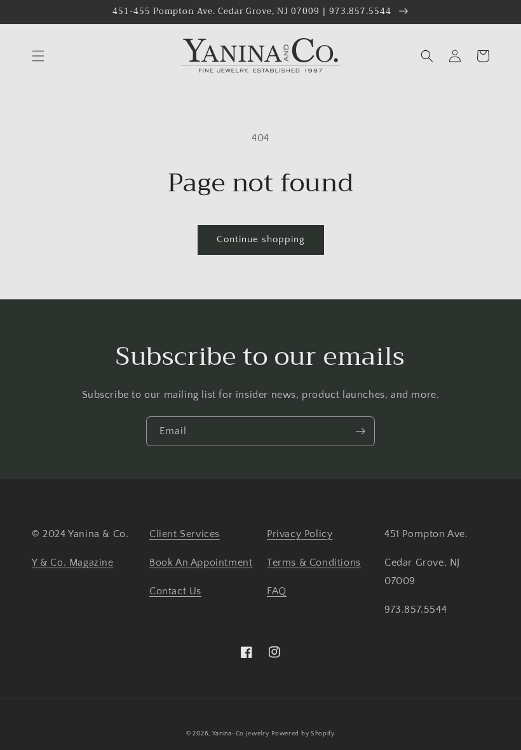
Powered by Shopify (303, 733)
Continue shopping (261, 239)
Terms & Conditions (314, 562)
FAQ (277, 591)
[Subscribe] (360, 431)
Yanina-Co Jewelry (240, 733)
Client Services (184, 534)
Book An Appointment (200, 562)
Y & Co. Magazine (73, 562)
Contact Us (175, 591)
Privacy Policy (299, 534)
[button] (38, 56)
